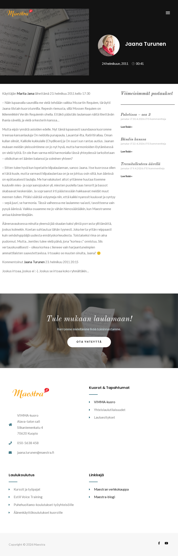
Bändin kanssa (133, 139)
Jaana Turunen (34, 262)
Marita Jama (25, 93)
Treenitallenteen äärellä (140, 164)
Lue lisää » (126, 126)
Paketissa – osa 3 (135, 115)
